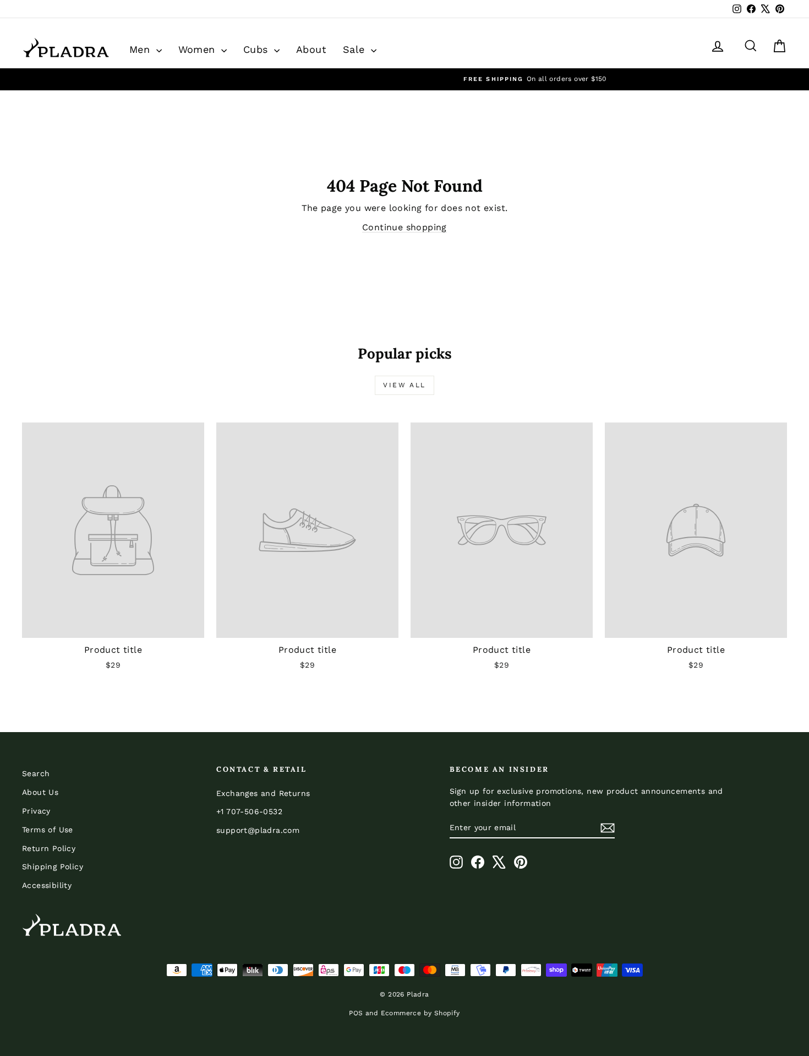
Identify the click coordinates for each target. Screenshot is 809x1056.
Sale (355, 49)
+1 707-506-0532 (249, 811)
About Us (40, 792)
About (311, 49)
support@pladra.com (257, 830)
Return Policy (48, 848)
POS (356, 1013)
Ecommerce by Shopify (420, 1013)
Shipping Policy (52, 866)
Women (198, 49)
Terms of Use (47, 829)
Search (36, 773)
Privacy (36, 810)
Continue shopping (404, 227)
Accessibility (47, 885)
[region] (404, 79)
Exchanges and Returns (263, 793)
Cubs (257, 49)
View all (404, 385)
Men (141, 49)
